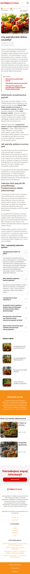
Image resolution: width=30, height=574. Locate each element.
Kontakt (15, 520)
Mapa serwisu (15, 568)
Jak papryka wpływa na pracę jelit (16, 83)
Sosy (15, 535)
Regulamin (15, 571)
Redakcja (15, 517)
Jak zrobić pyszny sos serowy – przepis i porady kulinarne (15, 552)
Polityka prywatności (15, 564)
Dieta (11, 10)
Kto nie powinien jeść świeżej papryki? (20, 359)
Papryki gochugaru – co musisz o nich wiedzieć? (15, 556)
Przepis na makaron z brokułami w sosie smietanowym (15, 544)
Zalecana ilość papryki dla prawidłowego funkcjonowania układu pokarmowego (15, 87)
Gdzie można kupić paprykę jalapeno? (15, 548)
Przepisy (15, 533)
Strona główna (4, 10)
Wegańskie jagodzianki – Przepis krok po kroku (23, 444)
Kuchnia (15, 530)
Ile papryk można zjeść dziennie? (20, 370)
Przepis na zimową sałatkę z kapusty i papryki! (22, 424)
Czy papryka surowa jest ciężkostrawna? (20, 347)
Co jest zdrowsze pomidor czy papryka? (20, 382)
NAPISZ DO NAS (15, 479)
